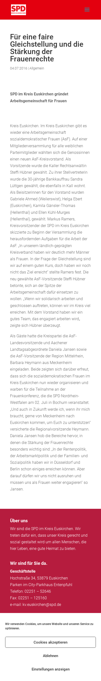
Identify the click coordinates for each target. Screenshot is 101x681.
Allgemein (36, 68)
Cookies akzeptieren (50, 642)
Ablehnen (50, 656)
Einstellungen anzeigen (51, 669)
